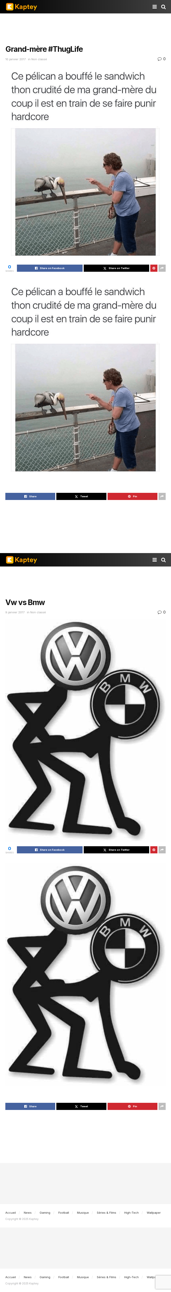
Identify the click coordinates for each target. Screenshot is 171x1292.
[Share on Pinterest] (153, 268)
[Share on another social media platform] (162, 268)
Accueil (10, 1212)
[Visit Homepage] (21, 6)
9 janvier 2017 (15, 612)
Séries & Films (106, 1212)
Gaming (45, 1212)
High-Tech (131, 1212)
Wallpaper (154, 1212)
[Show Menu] (155, 6)
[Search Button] (163, 6)
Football (63, 1212)
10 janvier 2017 (15, 59)
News (28, 1212)
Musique (83, 1212)
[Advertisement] (85, 26)
